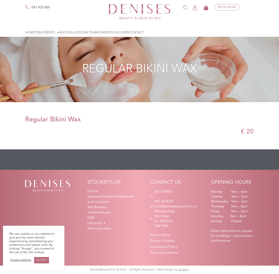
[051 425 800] (27, 7)
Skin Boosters (97, 207)
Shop (63, 32)
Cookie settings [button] (20, 260)
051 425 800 (41, 7)
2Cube (182, 269)
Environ (92, 191)
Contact (136, 32)
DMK (91, 218)
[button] (185, 7)
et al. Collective (98, 202)
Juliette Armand (99, 212)
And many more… (100, 228)
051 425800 (163, 191)
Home (30, 32)
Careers (105, 32)
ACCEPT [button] (42, 260)
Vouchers (120, 32)
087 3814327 (164, 201)
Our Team (89, 32)
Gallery (74, 32)
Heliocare (94, 223)
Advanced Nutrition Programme (110, 196)
